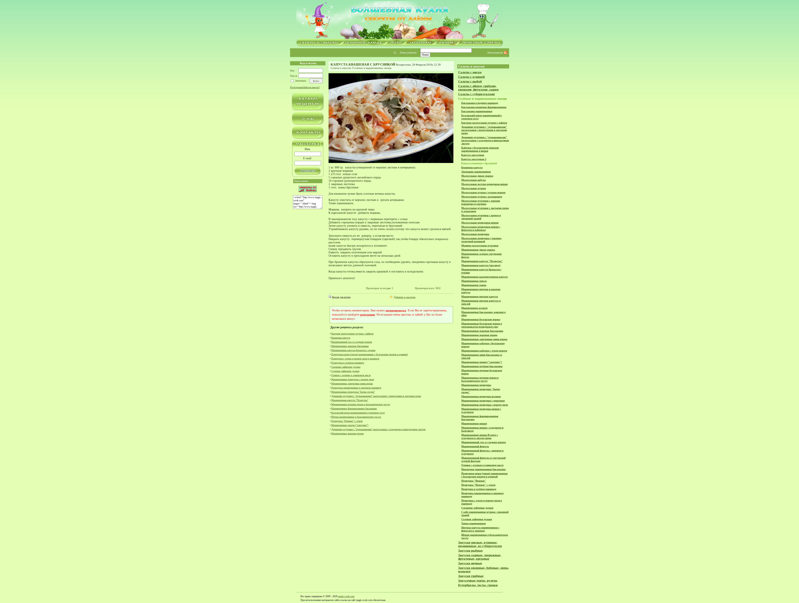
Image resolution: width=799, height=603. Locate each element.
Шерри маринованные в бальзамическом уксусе (356, 416)
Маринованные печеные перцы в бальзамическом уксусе (360, 404)
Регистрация (296, 87)
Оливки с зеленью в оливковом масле (351, 375)
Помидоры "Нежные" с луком (347, 421)
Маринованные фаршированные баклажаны (354, 408)
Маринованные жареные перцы (347, 433)
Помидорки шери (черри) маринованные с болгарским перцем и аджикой (369, 354)
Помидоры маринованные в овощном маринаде (356, 387)
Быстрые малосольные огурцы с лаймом (352, 333)
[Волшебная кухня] (399, 20)
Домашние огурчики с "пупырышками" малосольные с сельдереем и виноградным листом (378, 429)
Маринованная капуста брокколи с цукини (353, 350)
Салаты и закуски (341, 68)
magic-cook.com (346, 596)
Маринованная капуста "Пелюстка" (349, 400)
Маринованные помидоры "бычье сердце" (353, 391)
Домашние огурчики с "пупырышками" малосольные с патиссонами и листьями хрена (376, 396)
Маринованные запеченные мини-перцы (352, 383)
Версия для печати (341, 297)
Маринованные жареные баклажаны (350, 346)
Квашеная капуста (340, 337)
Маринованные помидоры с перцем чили (352, 379)
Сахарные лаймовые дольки (345, 367)
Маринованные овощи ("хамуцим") (349, 425)
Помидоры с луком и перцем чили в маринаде (355, 358)
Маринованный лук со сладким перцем (351, 342)
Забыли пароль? (311, 87)
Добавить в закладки (404, 297)
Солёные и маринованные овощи (372, 68)
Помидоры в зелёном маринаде (347, 362)
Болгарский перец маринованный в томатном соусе (358, 412)
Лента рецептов (495, 52)
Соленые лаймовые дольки (345, 371)
